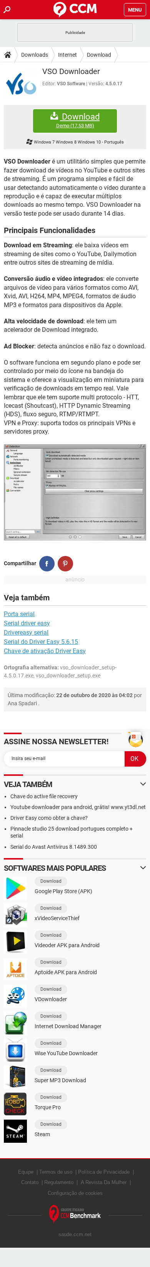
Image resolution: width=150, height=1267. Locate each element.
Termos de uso (55, 1172)
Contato (29, 1182)
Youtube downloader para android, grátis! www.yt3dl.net (78, 807)
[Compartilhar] (47, 563)
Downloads (34, 55)
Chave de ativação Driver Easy (45, 651)
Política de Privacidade (104, 1172)
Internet (67, 55)
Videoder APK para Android (67, 945)
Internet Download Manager (68, 1026)
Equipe (25, 1172)
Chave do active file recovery (44, 796)
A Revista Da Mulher (104, 1182)
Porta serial (19, 614)
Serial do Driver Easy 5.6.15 (41, 641)
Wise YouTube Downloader (66, 1053)
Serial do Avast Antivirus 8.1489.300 (53, 847)
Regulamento (58, 1182)
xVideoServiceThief (57, 918)
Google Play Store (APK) (63, 891)
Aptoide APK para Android (66, 972)
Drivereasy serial (26, 632)
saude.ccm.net (75, 1234)
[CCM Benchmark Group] (75, 1214)
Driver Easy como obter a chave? (49, 818)
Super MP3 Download (60, 1080)
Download (99, 55)
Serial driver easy (27, 623)
